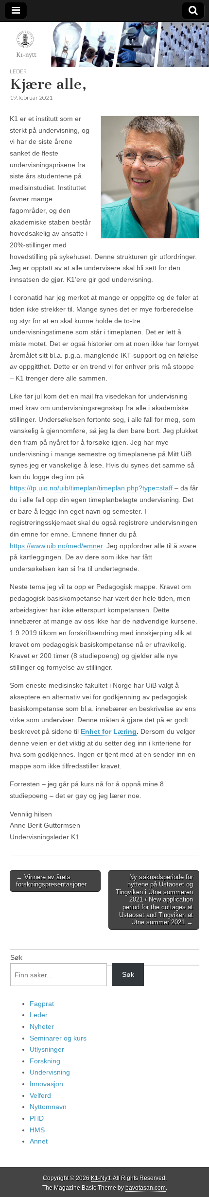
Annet (39, 1141)
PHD (37, 1118)
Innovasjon (46, 1084)
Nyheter (42, 1026)
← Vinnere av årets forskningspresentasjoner (51, 880)
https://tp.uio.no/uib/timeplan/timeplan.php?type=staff (92, 488)
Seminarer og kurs (58, 1038)
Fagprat (42, 1003)
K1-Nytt (100, 1178)
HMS (37, 1130)
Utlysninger (47, 1049)
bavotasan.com (145, 1187)
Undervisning (50, 1072)
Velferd (40, 1095)
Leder (18, 71)
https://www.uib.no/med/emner (56, 546)
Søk (16, 957)
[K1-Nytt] (104, 45)
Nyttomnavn (48, 1106)
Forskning (45, 1061)
